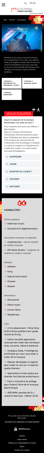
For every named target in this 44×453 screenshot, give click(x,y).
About (22, 446)
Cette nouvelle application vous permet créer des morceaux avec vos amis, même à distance (22, 343)
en (34, 3)
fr (30, 3)
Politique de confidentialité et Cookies (22, 443)
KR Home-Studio (16, 250)
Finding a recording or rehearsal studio (11, 83)
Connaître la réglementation (22, 229)
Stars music (13, 305)
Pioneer (11, 282)
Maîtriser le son (15, 224)
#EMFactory (24, 429)
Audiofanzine (14, 242)
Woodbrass (13, 315)
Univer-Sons (14, 310)
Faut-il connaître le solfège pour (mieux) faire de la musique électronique (21, 385)
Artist (5, 20)
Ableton (11, 267)
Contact (22, 436)
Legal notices (22, 439)
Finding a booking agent (30, 82)
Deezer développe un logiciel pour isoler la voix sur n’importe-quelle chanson (21, 365)
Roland (11, 287)
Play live (12, 20)
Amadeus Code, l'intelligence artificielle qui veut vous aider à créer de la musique (21, 354)
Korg (9, 272)
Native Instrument (17, 277)
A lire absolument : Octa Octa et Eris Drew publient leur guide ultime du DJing (21, 331)
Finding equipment (8, 94)
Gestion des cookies (22, 450)
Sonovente (13, 300)
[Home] (22, 10)
